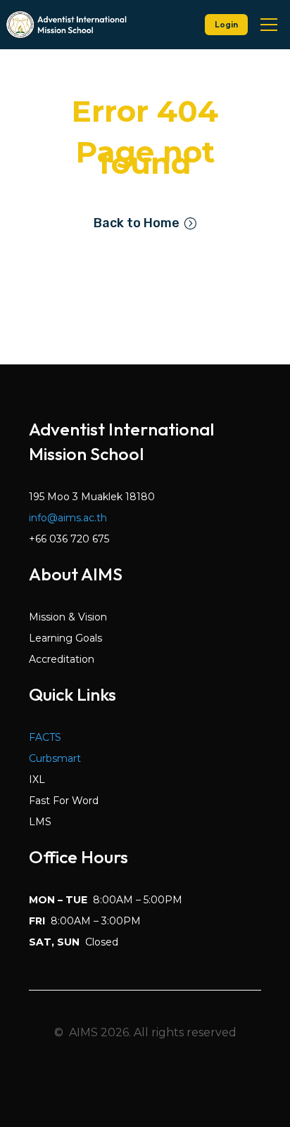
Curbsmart (55, 758)
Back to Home (136, 223)
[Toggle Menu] (268, 24)
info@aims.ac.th (68, 517)
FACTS (45, 737)
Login (226, 24)
